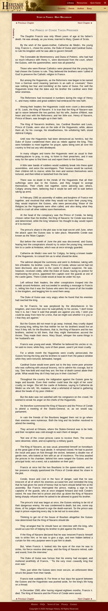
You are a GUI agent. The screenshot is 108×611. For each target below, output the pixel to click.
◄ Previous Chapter (24, 23)
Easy (89, 8)
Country (62, 8)
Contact (73, 604)
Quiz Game (95, 3)
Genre (71, 8)
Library (70, 3)
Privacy (64, 604)
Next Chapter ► (85, 23)
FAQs (42, 604)
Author (80, 8)
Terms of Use (53, 604)
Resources (82, 3)
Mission (34, 604)
